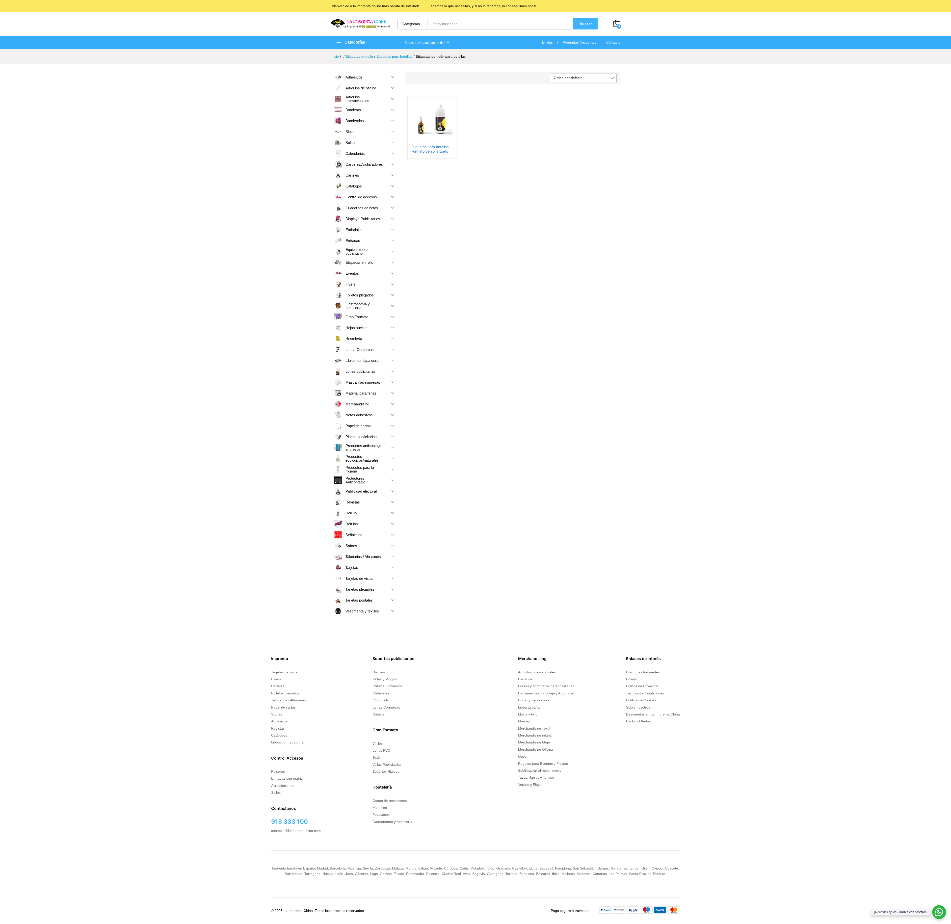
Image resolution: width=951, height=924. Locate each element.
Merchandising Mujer (534, 742)
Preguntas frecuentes (579, 42)
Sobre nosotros (638, 707)
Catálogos (279, 735)
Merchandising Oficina (535, 749)
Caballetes (380, 693)
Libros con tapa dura (287, 742)
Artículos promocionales (537, 672)
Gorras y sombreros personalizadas (546, 686)
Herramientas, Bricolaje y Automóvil (546, 693)
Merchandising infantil (535, 735)
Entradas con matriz (287, 778)
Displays (379, 672)
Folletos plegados (285, 693)
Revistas (278, 728)
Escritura (525, 679)
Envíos (547, 42)
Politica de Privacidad (643, 686)
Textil (376, 757)
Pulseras (278, 771)
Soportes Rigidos (385, 771)
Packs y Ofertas (638, 721)
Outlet (523, 756)
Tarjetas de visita (284, 672)
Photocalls (380, 700)
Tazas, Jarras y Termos (536, 777)
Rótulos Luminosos (387, 686)
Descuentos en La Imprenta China (653, 714)
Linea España (529, 707)
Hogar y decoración (533, 700)
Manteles (379, 808)
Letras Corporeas (386, 707)
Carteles (277, 686)
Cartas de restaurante (389, 801)
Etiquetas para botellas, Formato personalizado (430, 149)
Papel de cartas (283, 707)
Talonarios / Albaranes (288, 700)
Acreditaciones (282, 786)
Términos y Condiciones (645, 693)
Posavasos (381, 815)
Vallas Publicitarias (386, 764)
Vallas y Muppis (384, 679)
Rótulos (378, 714)
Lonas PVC (381, 750)
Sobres (276, 714)
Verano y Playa (530, 785)
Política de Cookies (641, 700)
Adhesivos (279, 721)
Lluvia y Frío (527, 714)
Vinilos (377, 743)
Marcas (524, 721)
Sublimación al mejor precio (539, 770)
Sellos (276, 792)
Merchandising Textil (534, 728)
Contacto (613, 42)
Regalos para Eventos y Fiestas (543, 764)
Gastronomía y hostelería (392, 822)
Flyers (276, 679)
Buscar (586, 24)
